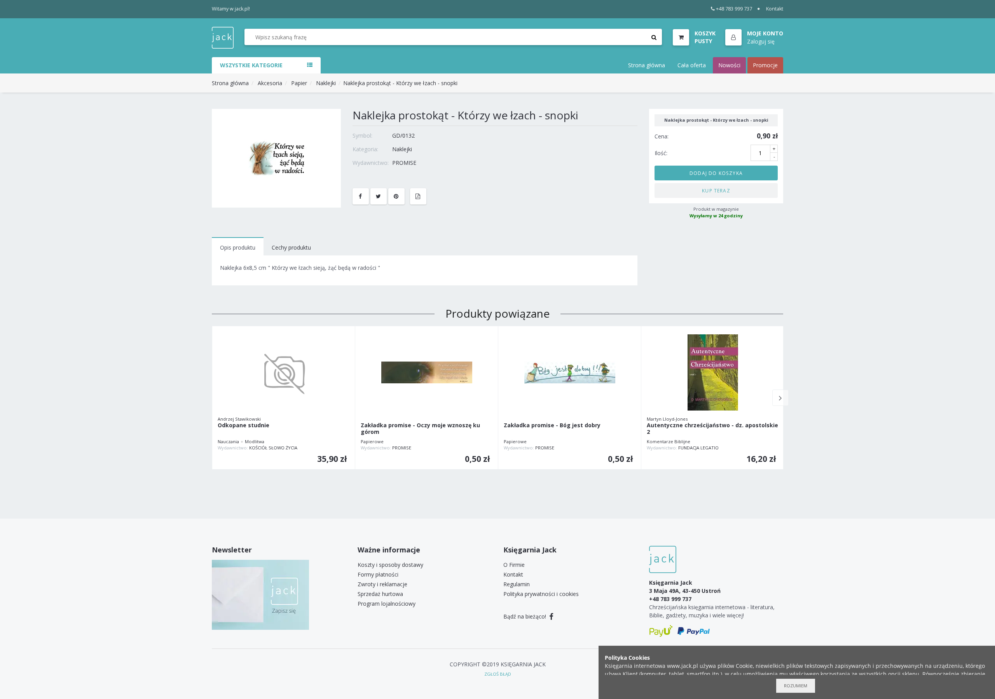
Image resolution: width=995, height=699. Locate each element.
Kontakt (774, 8)
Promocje (765, 65)
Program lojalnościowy (386, 603)
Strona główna (646, 65)
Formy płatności (378, 574)
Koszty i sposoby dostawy (390, 564)
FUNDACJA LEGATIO (698, 448)
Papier (299, 83)
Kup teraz (716, 190)
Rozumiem (795, 686)
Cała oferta (691, 65)
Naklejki (326, 83)
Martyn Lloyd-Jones (667, 419)
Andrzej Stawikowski (239, 419)
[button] (754, 38)
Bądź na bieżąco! (525, 616)
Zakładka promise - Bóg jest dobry (552, 425)
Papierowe (372, 441)
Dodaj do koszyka (716, 173)
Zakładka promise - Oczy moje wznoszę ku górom (420, 428)
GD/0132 (403, 135)
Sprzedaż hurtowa (380, 594)
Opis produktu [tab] (237, 247)
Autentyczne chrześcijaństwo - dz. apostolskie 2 (712, 428)
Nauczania (228, 441)
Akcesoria (270, 83)
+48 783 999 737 (734, 8)
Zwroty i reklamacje (382, 584)
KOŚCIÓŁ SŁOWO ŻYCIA (273, 448)
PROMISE (404, 162)
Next (780, 398)
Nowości (729, 65)
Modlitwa (254, 441)
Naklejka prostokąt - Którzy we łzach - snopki (400, 83)
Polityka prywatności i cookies (541, 594)
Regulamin (516, 584)
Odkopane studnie (243, 425)
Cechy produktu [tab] (291, 247)
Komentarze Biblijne (668, 441)
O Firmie (514, 564)
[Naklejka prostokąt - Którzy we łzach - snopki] (276, 157)
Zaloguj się (761, 41)
